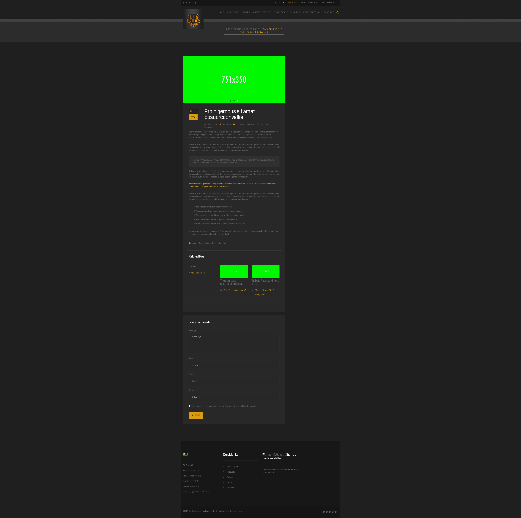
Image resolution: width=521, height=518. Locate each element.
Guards (295, 12)
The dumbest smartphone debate (231, 282)
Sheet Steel (210, 243)
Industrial (240, 124)
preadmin (227, 124)
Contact (329, 12)
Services (230, 477)
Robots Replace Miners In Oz (265, 282)
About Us (232, 12)
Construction (311, 12)
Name (191, 358)
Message (192, 330)
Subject (192, 390)
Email (191, 374)
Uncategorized (198, 272)
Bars (258, 290)
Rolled (226, 290)
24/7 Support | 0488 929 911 (286, 2)
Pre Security (234, 29)
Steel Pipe (222, 243)
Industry (250, 124)
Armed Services (262, 12)
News (229, 482)
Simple (260, 124)
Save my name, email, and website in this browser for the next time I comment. (223, 406)
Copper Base (251, 29)
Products (231, 472)
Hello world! (195, 266)
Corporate (281, 12)
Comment (213, 124)
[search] (337, 12)
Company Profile (234, 466)
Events (246, 12)
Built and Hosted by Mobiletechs (216, 511)
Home (221, 12)
